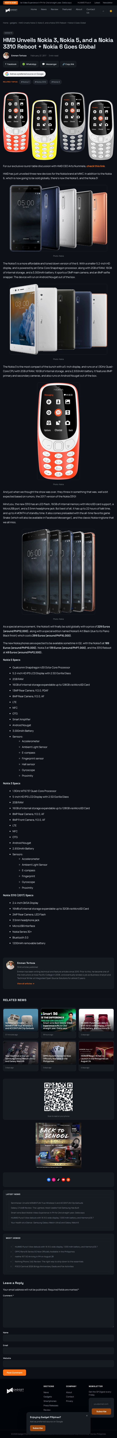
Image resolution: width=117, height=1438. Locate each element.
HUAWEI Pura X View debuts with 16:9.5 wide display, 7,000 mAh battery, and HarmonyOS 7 (52, 1217)
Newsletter (108, 2)
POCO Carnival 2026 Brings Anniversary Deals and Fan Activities (44, 1266)
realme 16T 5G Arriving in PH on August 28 (34, 1256)
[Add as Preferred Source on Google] (24, 74)
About (79, 9)
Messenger (49, 64)
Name (5, 1332)
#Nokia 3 (25, 82)
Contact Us (91, 11)
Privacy (69, 1401)
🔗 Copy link (68, 64)
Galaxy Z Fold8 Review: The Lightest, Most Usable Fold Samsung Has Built (45, 1207)
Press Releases (51, 1405)
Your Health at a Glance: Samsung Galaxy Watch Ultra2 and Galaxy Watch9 (45, 1222)
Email (5, 1345)
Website (7, 1358)
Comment (8, 1295)
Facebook (10, 64)
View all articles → (25, 983)
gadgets (13, 23)
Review (54, 9)
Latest (97, 2)
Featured (67, 9)
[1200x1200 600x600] (58, 1168)
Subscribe (38, 1428)
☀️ (110, 11)
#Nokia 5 (55, 82)
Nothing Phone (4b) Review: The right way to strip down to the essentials (49, 1261)
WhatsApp (29, 64)
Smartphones (50, 1401)
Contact (70, 1396)
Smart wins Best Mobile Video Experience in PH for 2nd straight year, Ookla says (48, 1212)
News (44, 9)
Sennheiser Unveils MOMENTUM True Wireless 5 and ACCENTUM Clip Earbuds (47, 1203)
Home (34, 9)
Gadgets (48, 1396)
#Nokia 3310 (40, 82)
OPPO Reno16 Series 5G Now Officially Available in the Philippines (45, 1251)
